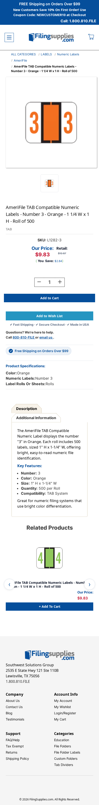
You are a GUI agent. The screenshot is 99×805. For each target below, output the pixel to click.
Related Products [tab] (49, 527)
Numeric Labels (68, 54)
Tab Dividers (63, 765)
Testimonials (15, 719)
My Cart (60, 719)
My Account (63, 701)
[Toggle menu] (9, 37)
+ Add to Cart (49, 606)
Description (26, 408)
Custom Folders (65, 758)
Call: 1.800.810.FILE (78, 21)
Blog (9, 713)
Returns (11, 752)
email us (46, 337)
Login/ (59, 713)
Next (89, 584)
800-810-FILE (24, 337)
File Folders (62, 746)
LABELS (46, 54)
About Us (13, 701)
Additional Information (36, 417)
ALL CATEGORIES (23, 54)
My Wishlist (62, 707)
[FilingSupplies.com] (51, 37)
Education (61, 740)
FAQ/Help (13, 740)
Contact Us (14, 707)
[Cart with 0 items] (91, 37)
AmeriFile (20, 60)
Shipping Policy (17, 758)
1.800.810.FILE (18, 681)
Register (70, 713)
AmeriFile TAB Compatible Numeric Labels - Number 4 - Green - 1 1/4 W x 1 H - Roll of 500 (49, 585)
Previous (9, 584)
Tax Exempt (15, 746)
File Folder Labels (67, 752)
